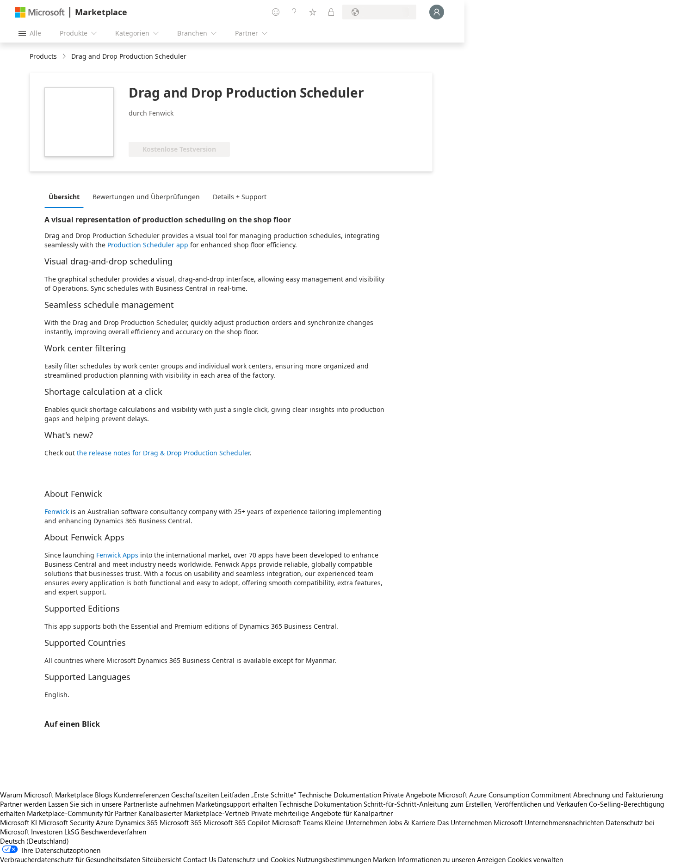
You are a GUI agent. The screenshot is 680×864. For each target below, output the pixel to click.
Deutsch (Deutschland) (34, 841)
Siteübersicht (161, 859)
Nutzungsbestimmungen (334, 859)
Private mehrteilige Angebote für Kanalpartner (322, 813)
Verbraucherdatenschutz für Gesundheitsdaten (70, 859)
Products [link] (43, 56)
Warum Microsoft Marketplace (46, 794)
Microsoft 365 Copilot (237, 822)
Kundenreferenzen (141, 794)
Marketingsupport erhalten (236, 804)
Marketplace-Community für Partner (81, 813)
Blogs (103, 794)
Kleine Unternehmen (356, 822)
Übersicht (64, 196)
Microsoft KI (18, 822)
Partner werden (23, 804)
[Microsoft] (40, 12)
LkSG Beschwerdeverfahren (105, 831)
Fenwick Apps (117, 555)
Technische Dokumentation (339, 794)
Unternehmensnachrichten (564, 822)
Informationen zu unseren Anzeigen (451, 859)
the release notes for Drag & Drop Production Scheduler (163, 452)
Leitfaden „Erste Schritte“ (259, 794)
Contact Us (199, 859)
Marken (384, 859)
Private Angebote (409, 794)
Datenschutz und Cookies (256, 859)
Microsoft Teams (297, 822)
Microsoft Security (66, 822)
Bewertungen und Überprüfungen (146, 196)
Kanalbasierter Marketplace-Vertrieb (193, 813)
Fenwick (56, 511)
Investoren (46, 831)
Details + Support (239, 196)
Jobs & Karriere (412, 822)
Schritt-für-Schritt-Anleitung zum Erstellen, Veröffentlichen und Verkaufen (475, 804)
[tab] (66, 196)
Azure (104, 822)
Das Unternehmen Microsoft (480, 822)
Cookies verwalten (535, 859)
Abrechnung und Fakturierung (618, 794)
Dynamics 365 (136, 822)
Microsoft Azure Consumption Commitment (505, 794)
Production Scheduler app (147, 244)
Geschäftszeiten (195, 794)
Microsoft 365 (181, 822)
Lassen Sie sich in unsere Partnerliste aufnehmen (121, 804)
